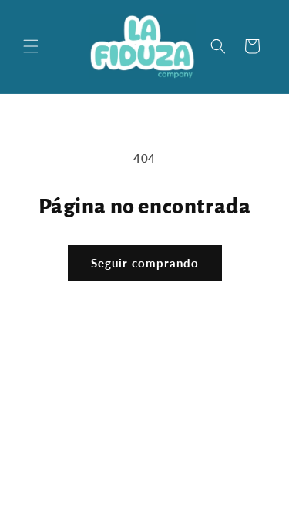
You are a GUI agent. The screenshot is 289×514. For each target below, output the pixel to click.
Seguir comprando (145, 263)
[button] (31, 46)
